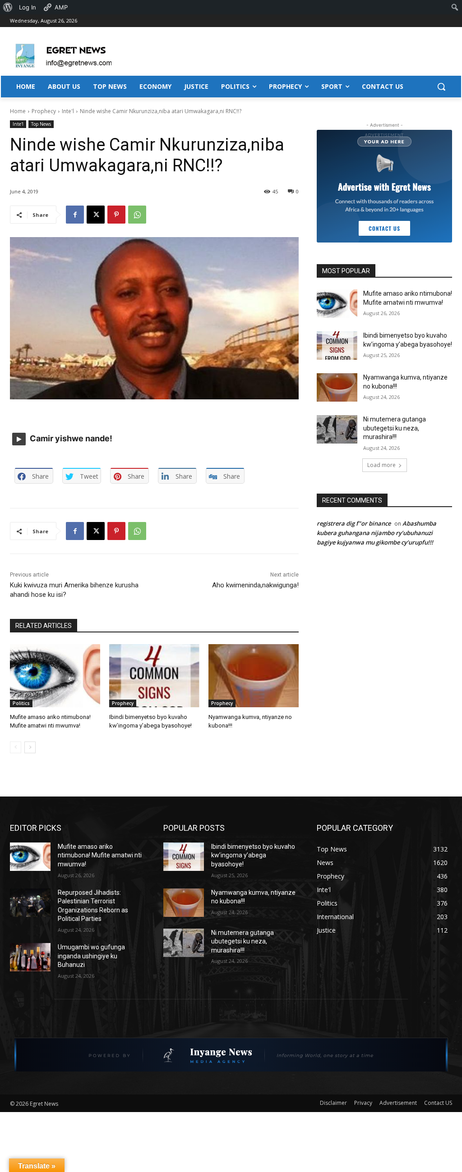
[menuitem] (8, 7)
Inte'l (68, 111)
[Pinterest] (116, 215)
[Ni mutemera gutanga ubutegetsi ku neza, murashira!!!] (337, 429)
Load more (381, 465)
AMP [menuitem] (61, 7)
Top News (41, 124)
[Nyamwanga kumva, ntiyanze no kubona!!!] (253, 675)
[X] (96, 215)
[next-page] (30, 747)
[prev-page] (15, 747)
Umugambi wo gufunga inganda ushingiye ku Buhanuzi (91, 955)
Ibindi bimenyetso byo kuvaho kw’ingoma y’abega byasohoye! (253, 855)
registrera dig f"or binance (354, 523)
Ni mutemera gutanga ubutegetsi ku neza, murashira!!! (394, 428)
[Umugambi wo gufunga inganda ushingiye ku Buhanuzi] (30, 957)
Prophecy (44, 111)
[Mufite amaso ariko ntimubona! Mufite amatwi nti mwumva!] (55, 675)
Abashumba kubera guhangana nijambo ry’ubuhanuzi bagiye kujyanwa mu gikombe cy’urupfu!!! (376, 532)
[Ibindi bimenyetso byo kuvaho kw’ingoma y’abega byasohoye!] (154, 675)
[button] (441, 86)
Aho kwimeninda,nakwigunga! (255, 585)
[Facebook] (75, 215)
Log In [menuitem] (27, 7)
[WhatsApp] (137, 215)
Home (18, 111)
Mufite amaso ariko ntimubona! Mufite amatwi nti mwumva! (100, 855)
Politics (21, 703)
